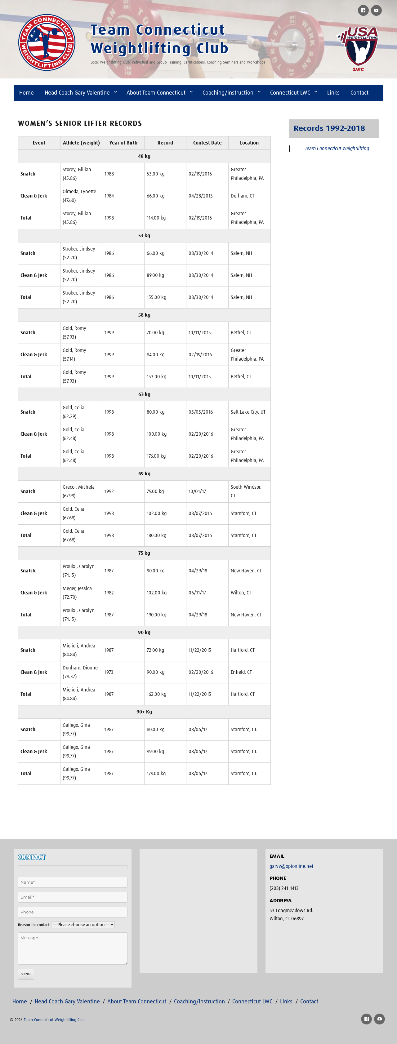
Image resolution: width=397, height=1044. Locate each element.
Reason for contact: (34, 925)
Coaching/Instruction (228, 93)
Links (333, 93)
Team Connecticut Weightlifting (337, 148)
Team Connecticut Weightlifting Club (54, 1020)
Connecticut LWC (290, 93)
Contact (359, 93)
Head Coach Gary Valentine (77, 93)
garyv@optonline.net (291, 866)
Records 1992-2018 (329, 128)
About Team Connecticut (156, 93)
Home (26, 93)
